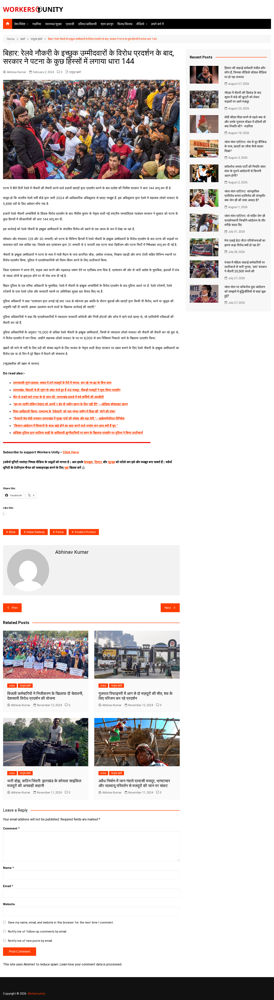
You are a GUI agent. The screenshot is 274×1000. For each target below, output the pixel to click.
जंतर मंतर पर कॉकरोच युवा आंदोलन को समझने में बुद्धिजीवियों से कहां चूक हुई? (245, 291)
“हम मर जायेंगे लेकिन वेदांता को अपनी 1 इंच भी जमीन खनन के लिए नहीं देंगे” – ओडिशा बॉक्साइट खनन (70, 404)
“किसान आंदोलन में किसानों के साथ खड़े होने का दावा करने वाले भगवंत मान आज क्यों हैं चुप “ (65, 426)
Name (8, 868)
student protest (85, 532)
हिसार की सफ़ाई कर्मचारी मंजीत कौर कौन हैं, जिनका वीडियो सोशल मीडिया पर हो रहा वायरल (245, 72)
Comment (11, 828)
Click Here (71, 452)
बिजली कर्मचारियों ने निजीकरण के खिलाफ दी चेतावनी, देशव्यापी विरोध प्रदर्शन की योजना (45, 696)
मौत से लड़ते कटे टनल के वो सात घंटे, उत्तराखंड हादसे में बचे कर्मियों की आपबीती (58, 397)
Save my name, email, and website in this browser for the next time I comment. (61, 922)
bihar (12, 532)
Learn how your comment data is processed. (91, 964)
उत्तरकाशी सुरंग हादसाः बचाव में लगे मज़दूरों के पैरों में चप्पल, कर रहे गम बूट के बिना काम (62, 383)
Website (9, 904)
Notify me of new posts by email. (30, 941)
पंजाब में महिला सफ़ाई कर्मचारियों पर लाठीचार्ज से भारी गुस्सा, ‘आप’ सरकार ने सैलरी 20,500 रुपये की (245, 266)
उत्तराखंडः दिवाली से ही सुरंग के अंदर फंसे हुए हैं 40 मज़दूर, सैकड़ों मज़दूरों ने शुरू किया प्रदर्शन (66, 390)
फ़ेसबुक (88, 462)
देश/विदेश (19, 24)
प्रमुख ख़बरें (75, 72)
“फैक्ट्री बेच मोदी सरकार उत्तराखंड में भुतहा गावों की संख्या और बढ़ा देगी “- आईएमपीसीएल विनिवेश (68, 418)
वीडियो (140, 24)
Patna (60, 532)
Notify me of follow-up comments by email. (37, 931)
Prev (15, 608)
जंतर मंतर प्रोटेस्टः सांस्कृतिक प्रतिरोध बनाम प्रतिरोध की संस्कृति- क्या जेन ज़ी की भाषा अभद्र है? (245, 195)
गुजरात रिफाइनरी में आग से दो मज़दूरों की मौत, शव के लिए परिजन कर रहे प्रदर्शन (135, 696)
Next (168, 608)
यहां (66, 468)
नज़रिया (36, 24)
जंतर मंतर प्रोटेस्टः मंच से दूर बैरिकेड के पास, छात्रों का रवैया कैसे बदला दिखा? (245, 146)
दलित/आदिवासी (87, 24)
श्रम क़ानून (107, 24)
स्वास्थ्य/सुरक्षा (53, 24)
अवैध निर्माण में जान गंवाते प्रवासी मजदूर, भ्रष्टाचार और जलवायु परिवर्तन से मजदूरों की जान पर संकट (134, 783)
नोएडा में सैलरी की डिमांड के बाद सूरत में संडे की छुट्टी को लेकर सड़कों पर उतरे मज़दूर (242, 97)
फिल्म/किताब (124, 24)
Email (8, 886)
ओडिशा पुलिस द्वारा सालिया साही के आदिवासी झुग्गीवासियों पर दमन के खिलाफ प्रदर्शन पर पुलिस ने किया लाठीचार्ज (78, 433)
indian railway (36, 532)
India (12, 685)
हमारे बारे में (157, 24)
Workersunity (36, 993)
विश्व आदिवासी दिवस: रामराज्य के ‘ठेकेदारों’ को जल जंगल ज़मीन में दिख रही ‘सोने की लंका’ (64, 411)
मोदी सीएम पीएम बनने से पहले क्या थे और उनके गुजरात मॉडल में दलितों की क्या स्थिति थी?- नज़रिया (245, 121)
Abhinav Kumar (16, 72)
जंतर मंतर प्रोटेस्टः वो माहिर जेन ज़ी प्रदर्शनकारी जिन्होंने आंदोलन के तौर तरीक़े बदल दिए (244, 220)
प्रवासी (70, 24)
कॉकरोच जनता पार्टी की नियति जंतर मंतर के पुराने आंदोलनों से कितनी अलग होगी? (245, 171)
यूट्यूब (111, 462)
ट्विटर (98, 462)
